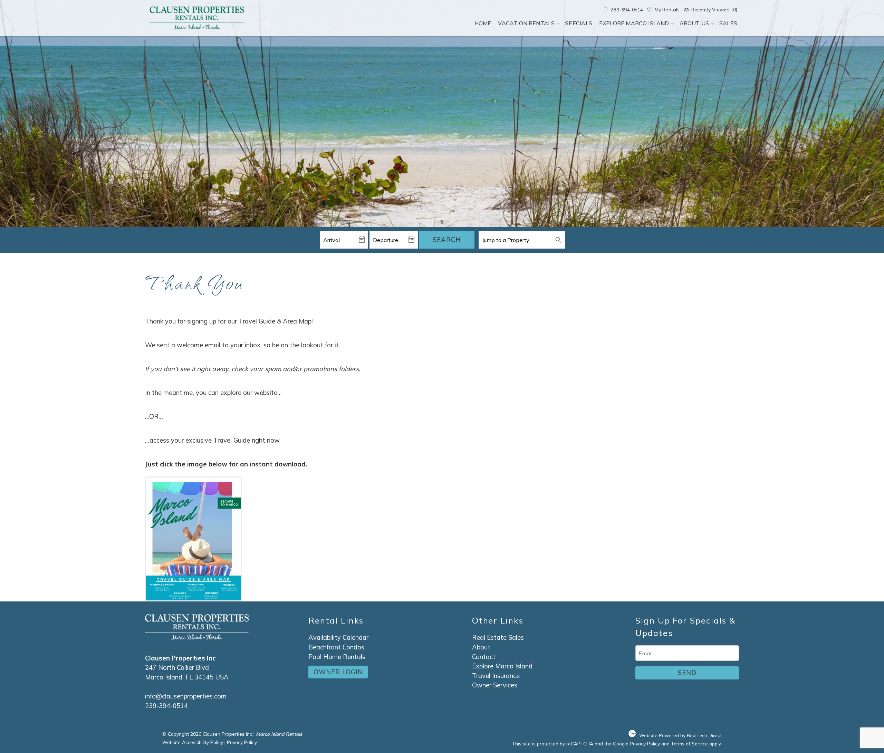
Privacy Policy (242, 742)
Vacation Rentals (526, 23)
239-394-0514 (166, 706)
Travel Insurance (496, 676)
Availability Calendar (338, 637)
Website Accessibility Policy (192, 742)
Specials (578, 23)
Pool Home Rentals (336, 657)
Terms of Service (689, 743)
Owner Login (338, 672)
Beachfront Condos (336, 647)
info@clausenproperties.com (186, 696)
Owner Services (494, 685)
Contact (484, 657)
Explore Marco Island (634, 23)
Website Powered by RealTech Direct (680, 735)
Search (447, 240)
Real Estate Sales (498, 637)
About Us (694, 23)
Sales (728, 23)
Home (482, 23)
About (481, 647)
